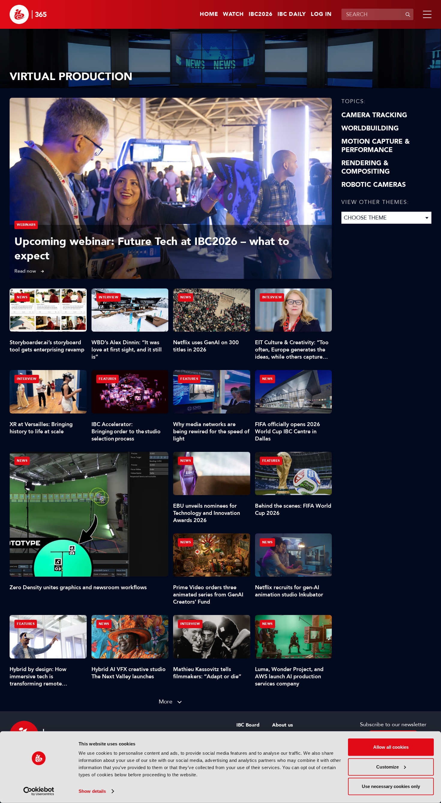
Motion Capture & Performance (375, 145)
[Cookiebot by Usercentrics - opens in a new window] (39, 791)
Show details (92, 791)
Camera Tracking (374, 115)
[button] (426, 14)
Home (209, 14)
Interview (108, 297)
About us (282, 725)
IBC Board (248, 725)
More (165, 701)
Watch (233, 14)
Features (107, 379)
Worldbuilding (370, 128)
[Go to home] (28, 14)
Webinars (26, 224)
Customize (387, 766)
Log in (321, 14)
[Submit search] (407, 14)
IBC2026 (261, 14)
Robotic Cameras (373, 184)
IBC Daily (292, 14)
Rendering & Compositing (365, 167)
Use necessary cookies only (391, 786)
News (22, 460)
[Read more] (171, 188)
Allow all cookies (391, 747)
